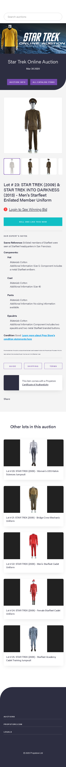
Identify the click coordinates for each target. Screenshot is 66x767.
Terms (53, 366)
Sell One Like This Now (33, 221)
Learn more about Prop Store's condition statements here (29, 337)
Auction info (17, 82)
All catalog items (44, 82)
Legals (8, 731)
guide (12, 366)
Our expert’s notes (15, 236)
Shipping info (33, 367)
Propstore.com (13, 724)
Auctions (9, 716)
